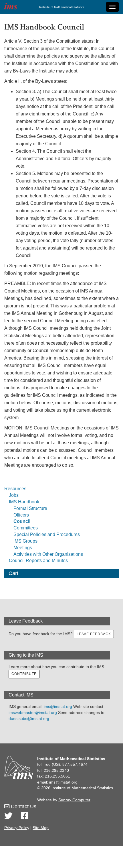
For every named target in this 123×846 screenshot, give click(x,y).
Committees (25, 527)
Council (21, 521)
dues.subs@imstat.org (29, 718)
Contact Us (22, 806)
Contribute (24, 674)
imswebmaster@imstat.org (33, 712)
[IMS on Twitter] (8, 816)
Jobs (14, 495)
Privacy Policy (16, 827)
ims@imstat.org (58, 706)
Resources (15, 488)
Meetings (22, 547)
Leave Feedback (94, 634)
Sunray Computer (74, 800)
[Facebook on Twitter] (24, 816)
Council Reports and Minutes (38, 560)
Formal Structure (30, 508)
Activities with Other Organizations (48, 554)
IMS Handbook (24, 501)
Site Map (41, 827)
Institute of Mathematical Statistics (61, 7)
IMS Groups (25, 541)
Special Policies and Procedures (46, 534)
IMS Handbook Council (44, 27)
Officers (21, 515)
